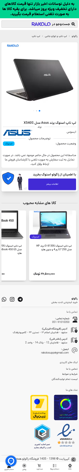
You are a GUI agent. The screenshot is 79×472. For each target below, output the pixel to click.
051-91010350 (60, 322)
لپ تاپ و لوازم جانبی (56, 36)
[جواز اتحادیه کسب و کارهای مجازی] (42, 436)
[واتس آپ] (4, 299)
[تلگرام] (20, 299)
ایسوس (71, 132)
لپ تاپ (36, 36)
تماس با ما (72, 369)
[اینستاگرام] (12, 299)
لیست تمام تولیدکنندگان (65, 379)
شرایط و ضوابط (70, 374)
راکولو (75, 36)
